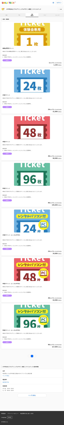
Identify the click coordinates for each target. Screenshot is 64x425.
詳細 (6, 15)
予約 (19, 15)
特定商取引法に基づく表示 (26, 413)
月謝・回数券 (5, 19)
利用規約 (3, 413)
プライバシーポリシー (12, 413)
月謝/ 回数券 (32, 15)
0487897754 (6, 382)
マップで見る (6, 375)
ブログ (44, 15)
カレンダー (57, 15)
